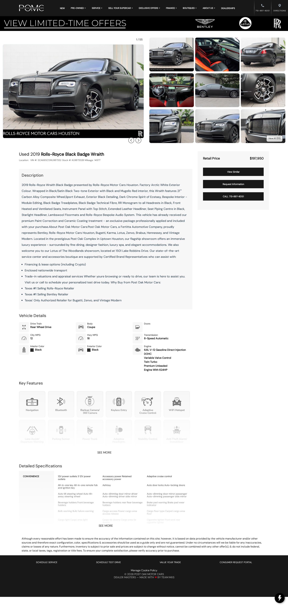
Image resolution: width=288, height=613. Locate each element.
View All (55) (274, 138)
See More (104, 452)
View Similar (233, 171)
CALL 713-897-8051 (233, 196)
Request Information (233, 184)
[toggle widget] (280, 598)
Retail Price (211, 158)
